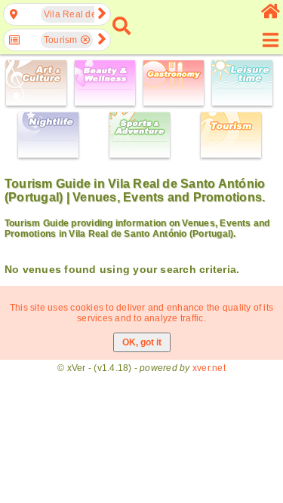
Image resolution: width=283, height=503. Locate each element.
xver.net (209, 368)
